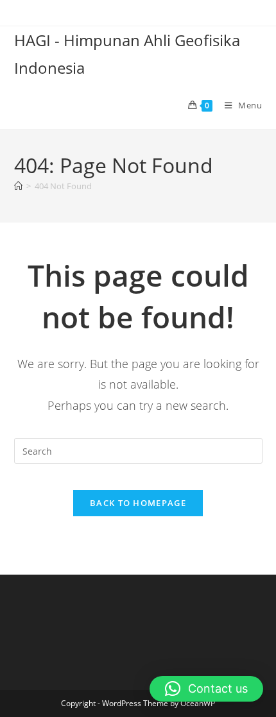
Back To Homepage (138, 503)
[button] (206, 689)
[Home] (18, 186)
